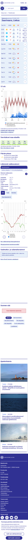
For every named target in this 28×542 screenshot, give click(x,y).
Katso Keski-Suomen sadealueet (9, 259)
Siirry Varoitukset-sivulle (7, 148)
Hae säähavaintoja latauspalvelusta (10, 241)
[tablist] (14, 195)
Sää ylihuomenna (9, 320)
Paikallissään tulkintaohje (7, 130)
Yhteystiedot (4, 484)
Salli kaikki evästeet (14, 538)
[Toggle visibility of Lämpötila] (11, 234)
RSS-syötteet (4, 488)
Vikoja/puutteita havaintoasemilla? (10, 244)
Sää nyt (9, 317)
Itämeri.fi (3, 508)
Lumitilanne (14, 326)
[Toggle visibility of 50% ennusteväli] (10, 124)
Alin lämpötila (7, 323)
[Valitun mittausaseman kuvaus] (26, 174)
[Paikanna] (2, 8)
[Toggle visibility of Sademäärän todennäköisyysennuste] (15, 123)
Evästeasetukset (5, 495)
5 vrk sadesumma (19, 323)
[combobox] (13, 8)
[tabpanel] (14, 218)
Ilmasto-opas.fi (4, 501)
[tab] (3, 193)
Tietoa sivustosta (5, 490)
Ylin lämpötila (20, 320)
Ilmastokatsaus (4, 503)
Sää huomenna (17, 317)
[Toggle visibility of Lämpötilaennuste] (10, 126)
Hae (24, 8)
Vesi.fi (2, 506)
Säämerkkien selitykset (7, 132)
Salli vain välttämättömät (14, 534)
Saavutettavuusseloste (6, 491)
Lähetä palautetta (5, 486)
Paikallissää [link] (11, 13)
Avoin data (3, 505)
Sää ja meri (4, 13)
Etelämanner (4, 510)
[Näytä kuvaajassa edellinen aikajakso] (4, 237)
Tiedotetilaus (4, 493)
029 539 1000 (4, 479)
